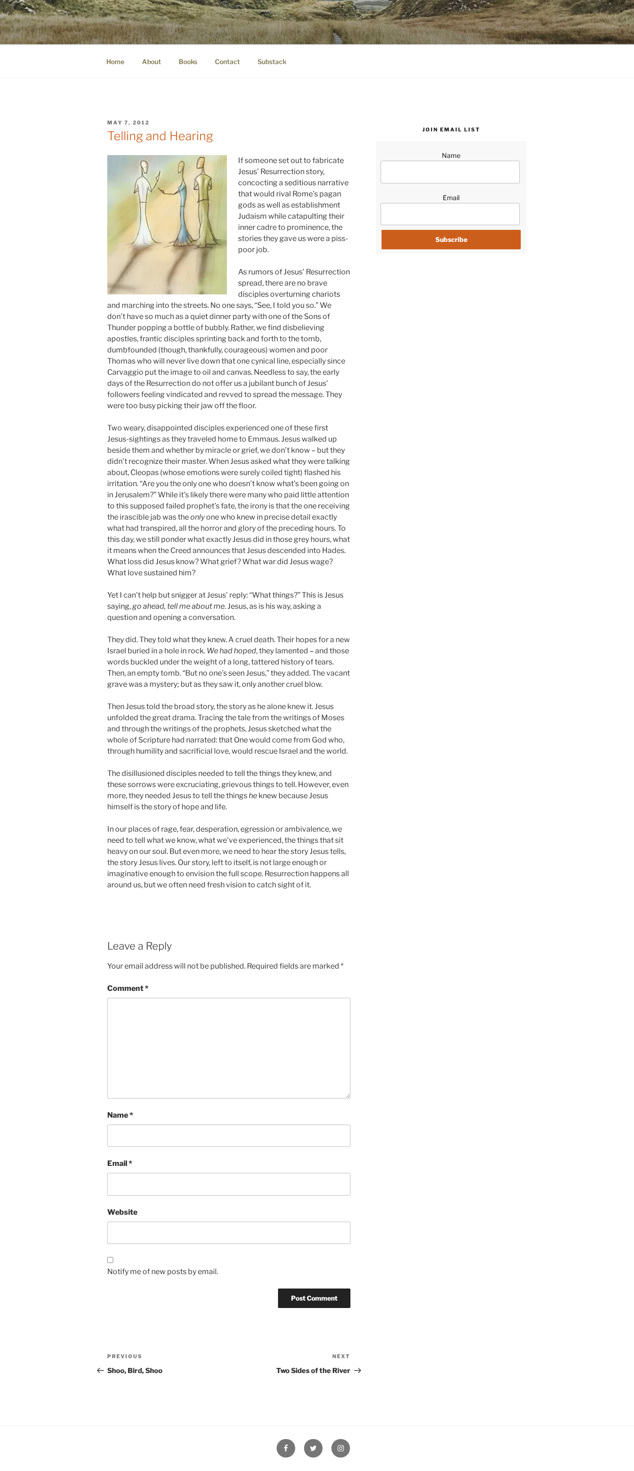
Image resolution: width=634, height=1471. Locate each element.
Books (188, 61)
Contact (227, 61)
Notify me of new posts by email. (162, 1271)
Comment (128, 988)
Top (612, 1449)
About (151, 61)
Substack (272, 61)
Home (115, 61)
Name (120, 1115)
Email (119, 1163)
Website (122, 1212)
